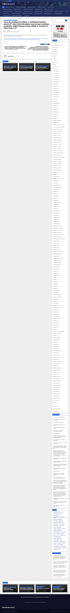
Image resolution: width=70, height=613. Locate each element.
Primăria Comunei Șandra (57, 165)
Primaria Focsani (55, 193)
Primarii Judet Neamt (42, 7)
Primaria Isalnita (55, 204)
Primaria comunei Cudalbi (57, 146)
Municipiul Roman (56, 66)
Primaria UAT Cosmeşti (57, 333)
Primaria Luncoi (55, 208)
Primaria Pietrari (55, 271)
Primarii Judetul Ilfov (10, 7)
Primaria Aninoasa (56, 77)
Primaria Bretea (55, 105)
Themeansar (17, 611)
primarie (9, 30)
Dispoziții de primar (56, 525)
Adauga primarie (53, 611)
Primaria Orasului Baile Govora (58, 251)
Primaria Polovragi (56, 273)
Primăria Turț (55, 329)
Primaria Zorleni (55, 348)
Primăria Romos (55, 286)
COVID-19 (54, 58)
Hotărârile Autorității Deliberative (58, 530)
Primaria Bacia (55, 79)
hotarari (55, 527)
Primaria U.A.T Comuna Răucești (58, 331)
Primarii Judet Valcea (38, 11)
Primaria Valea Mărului (56, 337)
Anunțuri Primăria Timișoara (57, 522)
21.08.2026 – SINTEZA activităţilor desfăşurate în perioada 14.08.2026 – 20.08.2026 (59, 474)
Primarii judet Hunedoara (27, 13)
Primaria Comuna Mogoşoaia (57, 131)
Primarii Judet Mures (32, 7)
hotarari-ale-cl (59, 527)
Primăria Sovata (55, 305)
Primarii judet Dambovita (17, 15)
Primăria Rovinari (56, 290)
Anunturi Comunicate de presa (58, 513)
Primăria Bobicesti (56, 96)
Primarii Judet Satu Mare (28, 9)
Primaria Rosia (55, 288)
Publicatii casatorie (56, 541)
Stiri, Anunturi (55, 544)
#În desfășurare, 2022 (15, 31)
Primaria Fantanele (56, 189)
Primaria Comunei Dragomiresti (58, 150)
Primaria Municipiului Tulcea (57, 236)
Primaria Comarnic (56, 122)
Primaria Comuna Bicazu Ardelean (58, 124)
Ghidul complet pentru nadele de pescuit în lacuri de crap (60, 567)
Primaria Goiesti (55, 200)
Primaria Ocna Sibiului (56, 245)
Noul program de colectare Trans (58, 422)
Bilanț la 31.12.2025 (56, 471)
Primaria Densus (55, 180)
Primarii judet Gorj (38, 13)
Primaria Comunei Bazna (57, 135)
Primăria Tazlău (55, 322)
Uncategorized (64, 547)
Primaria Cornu (55, 174)
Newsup (14, 611)
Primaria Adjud (55, 73)
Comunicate (55, 53)
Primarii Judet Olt (51, 7)
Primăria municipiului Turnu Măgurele (59, 238)
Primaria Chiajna (55, 118)
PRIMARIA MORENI (56, 221)
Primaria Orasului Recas (57, 264)
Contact (67, 611)
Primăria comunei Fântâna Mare (58, 152)
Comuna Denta (55, 47)
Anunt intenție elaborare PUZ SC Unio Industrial (59, 589)
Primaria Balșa (55, 86)
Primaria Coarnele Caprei (57, 120)
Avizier (63, 522)
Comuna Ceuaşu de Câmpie (57, 45)
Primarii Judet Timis (18, 11)
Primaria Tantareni (56, 314)
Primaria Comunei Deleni (57, 148)
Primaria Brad (55, 101)
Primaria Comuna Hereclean (57, 129)
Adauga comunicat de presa (59, 611)
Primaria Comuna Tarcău (57, 133)
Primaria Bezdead (56, 92)
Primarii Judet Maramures (21, 7)
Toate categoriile (63, 546)
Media (54, 533)
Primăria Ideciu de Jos (56, 202)
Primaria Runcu (55, 292)
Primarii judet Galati (48, 13)
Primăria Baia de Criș (56, 81)
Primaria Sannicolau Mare (57, 294)
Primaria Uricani (55, 335)
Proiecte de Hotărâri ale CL (57, 538)
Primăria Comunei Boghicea (57, 137)
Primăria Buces (55, 107)
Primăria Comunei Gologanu (57, 161)
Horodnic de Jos (56, 62)
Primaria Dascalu (56, 178)
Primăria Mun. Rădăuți (56, 223)
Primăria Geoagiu (56, 195)
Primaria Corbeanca (56, 172)
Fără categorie (62, 525)
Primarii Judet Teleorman (8, 11)
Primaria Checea (55, 116)
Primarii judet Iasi (6, 13)
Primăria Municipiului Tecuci (57, 232)
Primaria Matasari (56, 215)
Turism (54, 406)
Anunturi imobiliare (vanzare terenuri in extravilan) (59, 517)
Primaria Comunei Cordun (57, 144)
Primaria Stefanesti (56, 307)
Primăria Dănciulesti (56, 176)
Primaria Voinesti (55, 344)
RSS (64, 611)
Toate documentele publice (57, 547)
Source (5, 41)
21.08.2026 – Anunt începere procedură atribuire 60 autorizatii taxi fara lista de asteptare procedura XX (59, 436)
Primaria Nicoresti (56, 243)
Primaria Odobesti (56, 247)
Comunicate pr (27, 15)
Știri (59, 549)
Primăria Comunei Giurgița (57, 159)
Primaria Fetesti (55, 191)
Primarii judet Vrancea (59, 11)
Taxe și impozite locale (57, 546)
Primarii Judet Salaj (17, 9)
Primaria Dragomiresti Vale (57, 187)
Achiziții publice (56, 512)
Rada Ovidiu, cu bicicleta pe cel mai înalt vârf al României (9, 68)
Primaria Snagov (55, 303)
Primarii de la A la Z (8, 4)
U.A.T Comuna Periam (56, 408)
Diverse (54, 60)
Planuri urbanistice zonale (57, 536)
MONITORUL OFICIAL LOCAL (60, 533)
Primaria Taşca (55, 320)
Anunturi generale (56, 515)
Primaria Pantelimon (56, 266)
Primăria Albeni (55, 75)
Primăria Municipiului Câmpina (58, 228)
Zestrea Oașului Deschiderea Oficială (59, 417)
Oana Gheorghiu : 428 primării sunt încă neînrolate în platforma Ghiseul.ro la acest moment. (60, 502)
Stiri (53, 404)
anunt (59, 512)
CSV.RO (28, 602)
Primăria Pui (55, 277)
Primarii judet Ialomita (16, 13)
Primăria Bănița (55, 88)
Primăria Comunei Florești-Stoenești (59, 157)
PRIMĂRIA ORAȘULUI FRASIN (58, 258)
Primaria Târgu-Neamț (56, 316)
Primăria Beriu (55, 90)
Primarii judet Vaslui (48, 11)
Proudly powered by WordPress (6, 611)
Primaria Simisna (55, 301)
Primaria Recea (55, 281)
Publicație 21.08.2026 (56, 433)
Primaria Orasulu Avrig (56, 249)
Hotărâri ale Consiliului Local (57, 528)
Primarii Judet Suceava (48, 9)
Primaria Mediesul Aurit (57, 217)
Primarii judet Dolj (6, 15)
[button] (65, 11)
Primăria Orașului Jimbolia (57, 262)
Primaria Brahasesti (56, 103)
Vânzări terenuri (56, 549)
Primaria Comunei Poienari (57, 163)
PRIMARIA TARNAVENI (57, 318)
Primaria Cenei (55, 114)
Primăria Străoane (56, 309)
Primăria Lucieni (55, 206)
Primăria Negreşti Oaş (6, 587)
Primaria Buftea (55, 109)
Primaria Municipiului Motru (57, 230)
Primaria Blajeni (55, 94)
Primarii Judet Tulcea (28, 11)
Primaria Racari (55, 279)
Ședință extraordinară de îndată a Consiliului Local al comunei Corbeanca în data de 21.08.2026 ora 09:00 (60, 465)
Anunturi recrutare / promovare (58, 519)
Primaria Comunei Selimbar (57, 167)
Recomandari (55, 402)
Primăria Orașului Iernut (57, 260)
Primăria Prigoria (56, 275)
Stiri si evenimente (60, 544)
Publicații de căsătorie (63, 541)
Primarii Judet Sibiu (38, 9)
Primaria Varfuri (55, 342)
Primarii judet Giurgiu (58, 13)
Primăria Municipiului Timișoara (8, 20)
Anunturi (54, 43)
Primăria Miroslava (56, 219)
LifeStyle (54, 64)
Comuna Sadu (55, 51)
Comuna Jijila (55, 49)
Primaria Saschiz (56, 299)
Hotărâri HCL (63, 528)
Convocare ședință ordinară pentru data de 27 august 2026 (26, 68)
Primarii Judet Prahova (7, 9)
